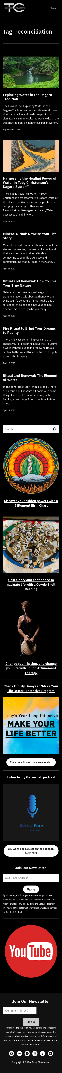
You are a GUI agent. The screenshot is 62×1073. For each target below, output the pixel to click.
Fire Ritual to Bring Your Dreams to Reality (29, 330)
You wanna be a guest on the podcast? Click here (31, 850)
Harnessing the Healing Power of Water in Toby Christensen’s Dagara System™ (30, 182)
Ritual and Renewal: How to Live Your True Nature (29, 283)
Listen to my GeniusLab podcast (31, 777)
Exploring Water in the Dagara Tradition (27, 96)
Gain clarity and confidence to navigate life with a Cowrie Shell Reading (31, 584)
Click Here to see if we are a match (31, 762)
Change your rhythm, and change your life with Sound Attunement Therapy (31, 668)
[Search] (54, 429)
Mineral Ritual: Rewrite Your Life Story (30, 236)
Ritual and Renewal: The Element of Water (30, 377)
